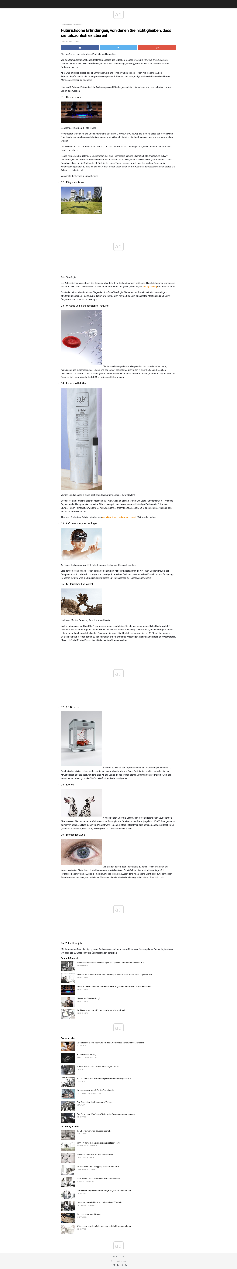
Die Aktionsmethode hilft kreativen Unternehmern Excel (101, 1010)
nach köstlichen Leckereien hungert (119, 517)
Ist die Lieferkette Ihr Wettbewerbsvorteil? (95, 1155)
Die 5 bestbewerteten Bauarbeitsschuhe (94, 1131)
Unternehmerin (66, 25)
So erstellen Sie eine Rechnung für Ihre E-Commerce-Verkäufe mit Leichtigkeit (110, 1043)
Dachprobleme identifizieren (89, 1214)
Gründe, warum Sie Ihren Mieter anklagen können (98, 1066)
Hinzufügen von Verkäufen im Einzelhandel (95, 1090)
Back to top (118, 1256)
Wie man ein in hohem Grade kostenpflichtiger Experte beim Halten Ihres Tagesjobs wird (114, 975)
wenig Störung (150, 286)
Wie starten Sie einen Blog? (88, 998)
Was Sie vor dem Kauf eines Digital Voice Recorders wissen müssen (106, 1114)
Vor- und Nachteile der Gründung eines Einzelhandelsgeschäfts (104, 1078)
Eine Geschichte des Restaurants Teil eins (94, 1102)
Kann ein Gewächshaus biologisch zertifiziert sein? (98, 1143)
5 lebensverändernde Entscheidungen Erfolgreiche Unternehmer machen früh (110, 963)
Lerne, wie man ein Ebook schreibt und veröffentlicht (99, 1202)
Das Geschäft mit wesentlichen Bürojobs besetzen (98, 1179)
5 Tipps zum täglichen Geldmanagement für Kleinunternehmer (104, 1226)
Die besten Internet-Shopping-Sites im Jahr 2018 (98, 1167)
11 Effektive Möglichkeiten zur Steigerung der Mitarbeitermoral (104, 1190)
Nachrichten (78, 25)
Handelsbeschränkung (86, 1054)
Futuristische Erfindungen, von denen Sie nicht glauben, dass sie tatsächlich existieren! (114, 986)
